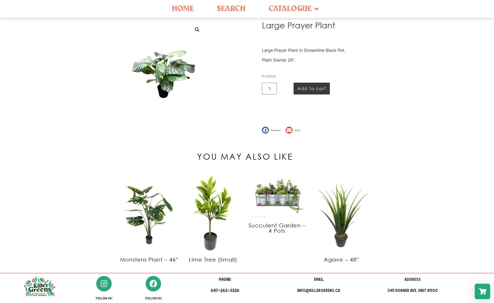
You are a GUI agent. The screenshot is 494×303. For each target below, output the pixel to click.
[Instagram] (104, 283)
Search (231, 9)
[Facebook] (153, 283)
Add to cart (311, 88)
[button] (272, 130)
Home (183, 9)
